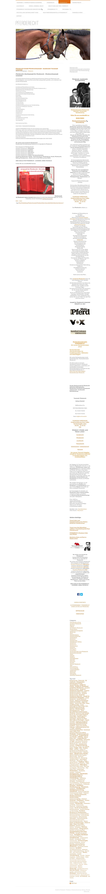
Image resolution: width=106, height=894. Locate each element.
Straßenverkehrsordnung (78, 851)
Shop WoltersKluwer (82, 509)
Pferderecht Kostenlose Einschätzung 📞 (30, 9)
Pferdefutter (77, 772)
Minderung (72, 632)
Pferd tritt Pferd (81, 767)
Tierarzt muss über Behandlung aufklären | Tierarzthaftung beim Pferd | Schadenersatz (80, 529)
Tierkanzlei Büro (77, 12)
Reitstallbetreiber (74, 658)
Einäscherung (73, 680)
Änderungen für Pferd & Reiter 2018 (79, 706)
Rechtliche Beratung (74, 809)
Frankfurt (72, 725)
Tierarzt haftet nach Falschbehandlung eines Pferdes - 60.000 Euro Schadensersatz (79, 522)
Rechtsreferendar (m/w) (75, 815)
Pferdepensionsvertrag (77, 790)
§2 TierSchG (83, 876)
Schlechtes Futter (73, 840)
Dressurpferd (81, 717)
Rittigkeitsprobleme (74, 828)
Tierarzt (84, 852)
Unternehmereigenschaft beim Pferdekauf (77, 859)
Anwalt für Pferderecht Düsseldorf (78, 690)
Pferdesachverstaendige (75, 798)
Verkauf (84, 862)
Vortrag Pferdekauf (73, 865)
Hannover (61, 203)
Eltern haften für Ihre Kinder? (77, 720)
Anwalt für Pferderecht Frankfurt (79, 691)
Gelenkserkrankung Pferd (76, 729)
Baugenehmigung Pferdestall (77, 707)
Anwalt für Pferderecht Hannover (78, 692)
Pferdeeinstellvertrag (75, 636)
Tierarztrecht (80, 444)
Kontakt (19, 16)
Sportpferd (78, 848)
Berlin (52, 203)
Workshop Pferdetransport (75, 874)
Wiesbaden (86, 564)
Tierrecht (80, 449)
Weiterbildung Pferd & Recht (82, 868)
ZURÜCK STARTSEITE (80, 602)
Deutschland (73, 715)
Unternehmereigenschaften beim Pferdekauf (78, 861)
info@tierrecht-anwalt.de (47, 198)
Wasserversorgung (73, 867)
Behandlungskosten (75, 710)
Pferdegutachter (74, 773)
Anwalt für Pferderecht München (77, 695)
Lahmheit (76, 749)
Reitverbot (72, 661)
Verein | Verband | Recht (36, 6)
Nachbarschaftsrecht (75, 757)
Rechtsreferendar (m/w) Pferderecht (79, 651)
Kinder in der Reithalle (83, 746)
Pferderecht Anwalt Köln (83, 791)
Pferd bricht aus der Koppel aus (77, 763)
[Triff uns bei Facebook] (78, 595)
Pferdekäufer (84, 787)
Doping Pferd (73, 717)
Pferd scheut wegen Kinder (76, 766)
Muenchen (56, 203)
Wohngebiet (73, 673)
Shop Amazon (80, 510)
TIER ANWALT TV (66, 9)
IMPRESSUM (80, 611)
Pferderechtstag (74, 797)
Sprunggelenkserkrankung (75, 849)
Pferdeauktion (74, 770)
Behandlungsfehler (80, 709)
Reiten (71, 654)
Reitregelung (77, 827)
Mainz (43, 203)
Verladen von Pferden (74, 864)
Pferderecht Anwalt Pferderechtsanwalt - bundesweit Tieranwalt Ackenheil (37, 69)
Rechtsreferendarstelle (75, 653)
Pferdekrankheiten (83, 217)
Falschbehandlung (81, 723)
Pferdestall (73, 800)
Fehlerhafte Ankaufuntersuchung (78, 724)
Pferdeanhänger (80, 769)
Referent (86, 821)
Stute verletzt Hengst (77, 852)
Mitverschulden (73, 756)
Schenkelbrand (78, 839)
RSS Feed (74, 883)
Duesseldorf (47, 203)
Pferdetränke (82, 801)
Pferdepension (73, 640)
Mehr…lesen (19, 201)
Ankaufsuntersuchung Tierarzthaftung (76, 684)
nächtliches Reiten (74, 759)
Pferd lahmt (83, 765)
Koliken (71, 748)
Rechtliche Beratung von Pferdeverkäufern (79, 813)
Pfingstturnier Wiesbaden (81, 806)
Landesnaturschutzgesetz (76, 630)
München (86, 567)
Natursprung (84, 757)
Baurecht (72, 625)
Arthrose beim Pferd (80, 703)
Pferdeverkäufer (79, 804)
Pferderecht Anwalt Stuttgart (76, 793)
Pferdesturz (80, 800)
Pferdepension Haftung (75, 641)
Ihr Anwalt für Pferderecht (76, 628)
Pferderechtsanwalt (32, 203)
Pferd (20, 203)
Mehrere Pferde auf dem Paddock (78, 755)
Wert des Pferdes (74, 870)
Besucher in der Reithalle (82, 713)
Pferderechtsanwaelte (80, 794)
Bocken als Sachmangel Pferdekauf (79, 714)
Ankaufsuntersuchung (79, 224)
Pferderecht (30, 71)
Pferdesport (84, 798)
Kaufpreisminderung (81, 745)
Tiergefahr (79, 853)
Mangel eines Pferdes (81, 753)
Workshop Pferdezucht (85, 874)
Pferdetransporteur (74, 801)
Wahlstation (80, 865)
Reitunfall (72, 660)
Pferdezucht (73, 648)
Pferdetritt (72, 647)
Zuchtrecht (20, 6)
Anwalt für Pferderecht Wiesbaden (79, 696)
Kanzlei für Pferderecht (75, 742)
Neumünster (80, 760)
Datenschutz (80, 614)
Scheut (83, 839)
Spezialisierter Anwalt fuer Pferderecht (77, 845)
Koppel (76, 748)
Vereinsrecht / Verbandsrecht (80, 446)
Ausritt (81, 704)
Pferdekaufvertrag (75, 787)
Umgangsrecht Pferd (80, 858)
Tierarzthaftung (74, 666)
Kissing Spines (73, 629)
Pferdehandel (86, 784)
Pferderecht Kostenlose (79, 121)
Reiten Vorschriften (78, 824)
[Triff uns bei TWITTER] (81, 595)
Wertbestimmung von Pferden (80, 871)
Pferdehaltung (24, 203)
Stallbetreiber (84, 849)
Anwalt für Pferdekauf (81, 686)
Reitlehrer (72, 657)
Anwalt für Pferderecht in (77, 564)
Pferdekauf (39, 203)
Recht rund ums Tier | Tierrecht (58, 6)
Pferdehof (72, 785)
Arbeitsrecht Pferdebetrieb (81, 700)
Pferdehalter (83, 773)
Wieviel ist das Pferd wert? (82, 873)
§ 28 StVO (77, 876)
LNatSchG (85, 752)
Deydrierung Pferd (81, 715)
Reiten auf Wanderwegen (77, 822)
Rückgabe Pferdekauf (81, 834)
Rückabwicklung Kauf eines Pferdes (78, 832)
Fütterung (72, 727)
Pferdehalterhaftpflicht (76, 775)
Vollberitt (85, 864)
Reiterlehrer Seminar (80, 825)
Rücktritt (72, 662)
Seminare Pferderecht (79, 843)
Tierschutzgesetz (74, 668)
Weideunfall (80, 239)
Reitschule (81, 680)
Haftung (72, 626)
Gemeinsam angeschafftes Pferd (80, 730)
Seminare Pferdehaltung (75, 842)
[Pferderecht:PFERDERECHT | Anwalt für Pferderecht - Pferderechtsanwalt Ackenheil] (80, 107)
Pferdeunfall (79, 803)
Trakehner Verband (80, 857)
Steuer (71, 851)
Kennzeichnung (73, 746)
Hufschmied (79, 739)
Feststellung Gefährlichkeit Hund (27, 12)
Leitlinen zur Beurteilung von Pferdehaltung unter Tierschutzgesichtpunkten (78, 751)
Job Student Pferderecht (81, 741)
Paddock (81, 762)
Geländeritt (78, 728)
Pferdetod (87, 800)
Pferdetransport (74, 646)
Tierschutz (82, 855)
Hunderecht (80, 435)
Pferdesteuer (73, 644)
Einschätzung (80, 122)
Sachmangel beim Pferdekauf (76, 836)
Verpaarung (81, 864)
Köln (80, 748)
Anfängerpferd (80, 682)
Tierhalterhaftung (74, 855)
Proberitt (71, 807)
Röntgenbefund (83, 828)
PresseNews (73, 650)
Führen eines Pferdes (81, 725)
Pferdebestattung (74, 634)
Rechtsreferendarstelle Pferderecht (55, 12)
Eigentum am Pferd (82, 718)
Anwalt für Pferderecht (79, 278)
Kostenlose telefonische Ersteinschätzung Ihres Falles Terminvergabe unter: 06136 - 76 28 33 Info (80, 200)
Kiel (86, 569)
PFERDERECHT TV (52, 9)
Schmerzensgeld (83, 840)
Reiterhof (72, 825)
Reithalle (72, 655)
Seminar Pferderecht (75, 664)
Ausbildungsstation (74, 704)
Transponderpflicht (74, 669)
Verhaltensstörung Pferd (77, 862)
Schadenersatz (74, 837)
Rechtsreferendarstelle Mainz (76, 821)
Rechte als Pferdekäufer (81, 807)
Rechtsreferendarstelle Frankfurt (77, 819)
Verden (71, 862)
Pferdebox (72, 772)
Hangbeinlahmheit (81, 738)
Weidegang (80, 867)
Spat (71, 665)
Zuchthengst (72, 876)
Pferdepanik (72, 788)
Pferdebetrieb (82, 770)
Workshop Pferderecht (75, 675)
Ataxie (87, 703)
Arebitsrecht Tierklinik (75, 702)
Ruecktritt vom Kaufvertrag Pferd (77, 830)
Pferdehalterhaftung (76, 776)
